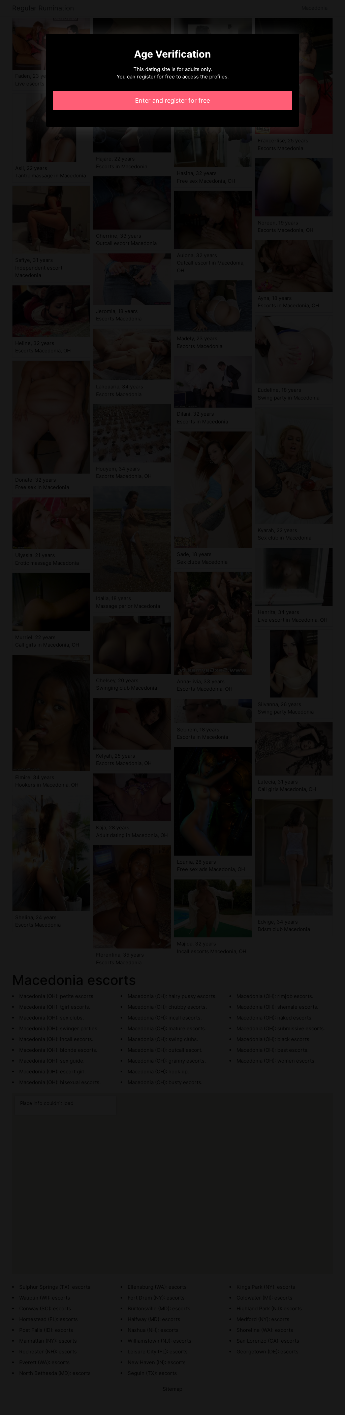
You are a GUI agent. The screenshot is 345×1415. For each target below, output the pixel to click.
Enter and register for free (172, 100)
